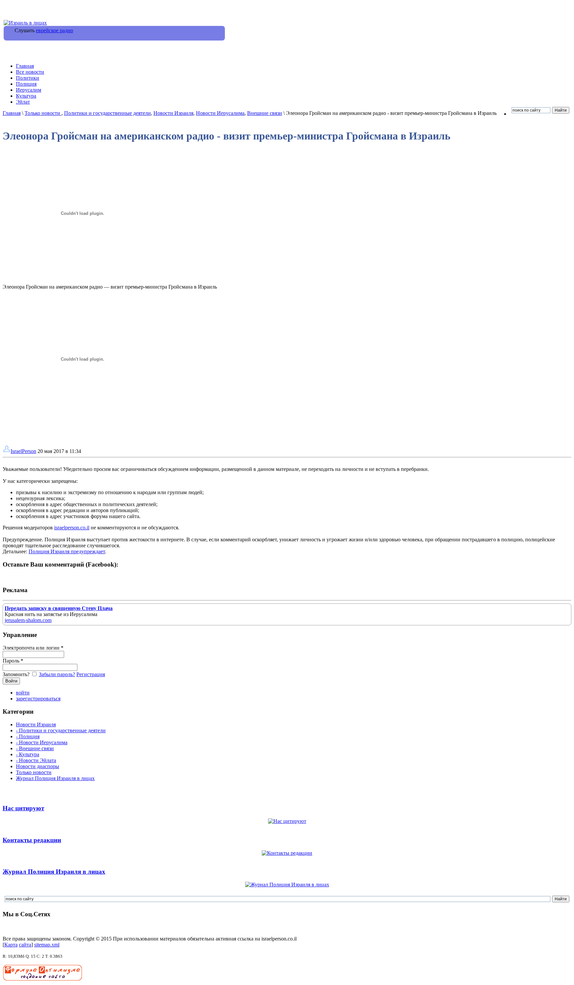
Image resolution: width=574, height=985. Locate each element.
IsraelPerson (23, 451)
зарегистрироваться (38, 698)
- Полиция (28, 736)
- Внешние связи (35, 748)
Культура (26, 96)
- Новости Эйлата (36, 760)
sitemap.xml (46, 944)
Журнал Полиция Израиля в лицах (55, 778)
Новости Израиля (173, 113)
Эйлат (23, 102)
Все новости (30, 72)
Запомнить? (17, 674)
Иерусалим (28, 90)
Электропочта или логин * (33, 648)
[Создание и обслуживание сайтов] (42, 979)
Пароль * (13, 661)
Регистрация (90, 674)
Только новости (43, 113)
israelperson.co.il (71, 527)
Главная (25, 66)
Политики (27, 78)
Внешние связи (264, 113)
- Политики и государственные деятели (61, 730)
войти (23, 692)
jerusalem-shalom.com (28, 620)
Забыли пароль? (57, 674)
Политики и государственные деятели (107, 113)
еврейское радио (54, 30)
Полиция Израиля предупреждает (67, 551)
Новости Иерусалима (220, 113)
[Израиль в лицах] (25, 23)
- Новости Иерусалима (41, 742)
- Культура (27, 754)
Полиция (26, 84)
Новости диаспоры (37, 766)
